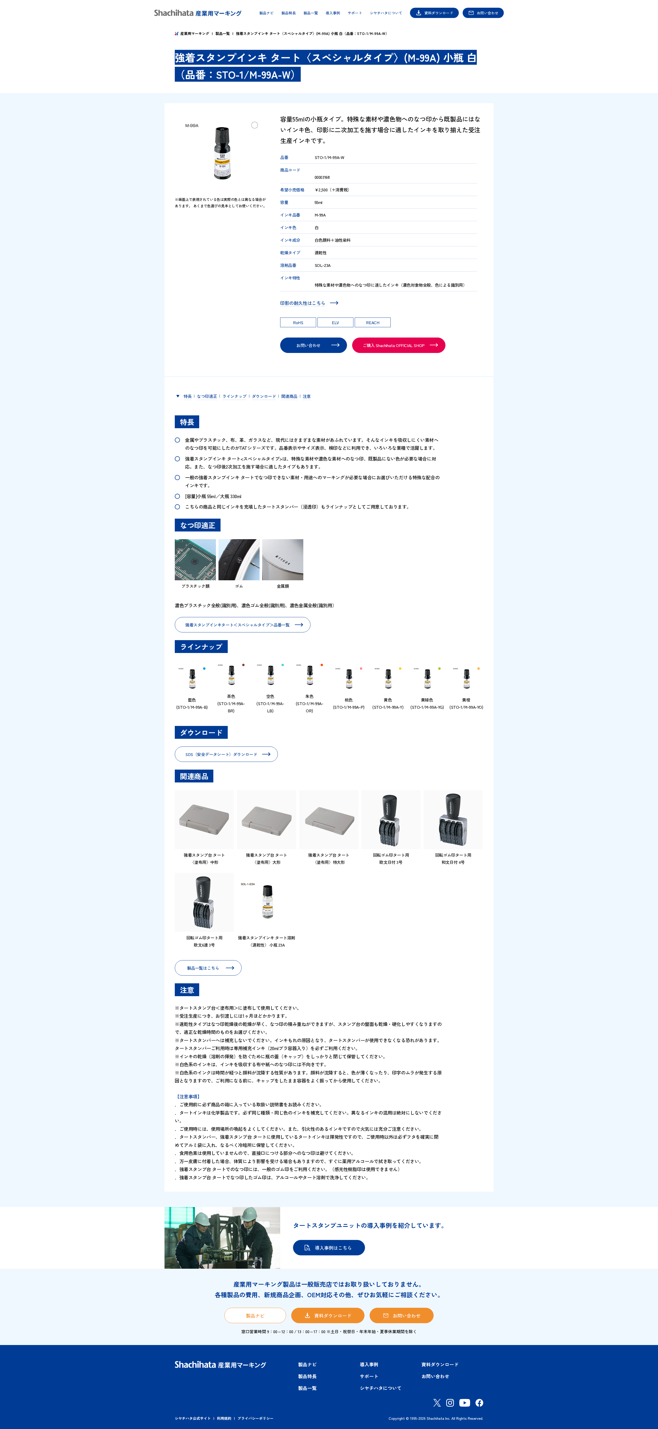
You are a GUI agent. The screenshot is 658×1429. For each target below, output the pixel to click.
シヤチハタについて (386, 13)
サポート (355, 13)
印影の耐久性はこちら (302, 303)
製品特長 (288, 13)
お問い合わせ (487, 12)
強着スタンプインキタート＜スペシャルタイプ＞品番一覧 (237, 625)
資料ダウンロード (438, 12)
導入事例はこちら (333, 1247)
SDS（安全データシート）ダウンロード (221, 754)
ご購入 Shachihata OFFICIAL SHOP (394, 345)
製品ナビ (266, 13)
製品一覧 (311, 13)
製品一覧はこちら (203, 968)
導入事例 (333, 13)
